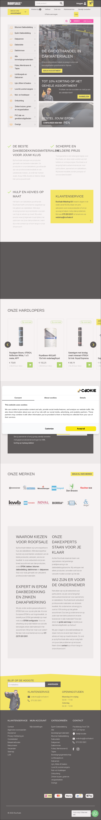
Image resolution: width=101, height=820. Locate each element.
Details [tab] (83, 398)
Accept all (81, 429)
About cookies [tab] (50, 398)
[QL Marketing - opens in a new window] (87, 390)
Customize (49, 429)
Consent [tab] (18, 398)
